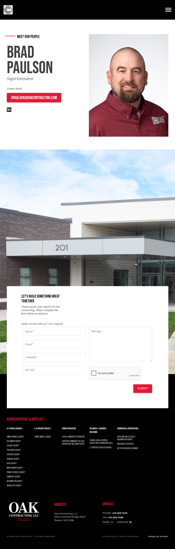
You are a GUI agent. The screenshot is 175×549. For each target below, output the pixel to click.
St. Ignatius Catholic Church (100, 447)
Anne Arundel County (15, 436)
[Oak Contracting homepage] (24, 512)
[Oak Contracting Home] (6, 10)
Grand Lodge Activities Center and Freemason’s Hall (101, 441)
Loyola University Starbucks (73, 436)
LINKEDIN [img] (123, 522)
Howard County (13, 458)
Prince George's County (16, 472)
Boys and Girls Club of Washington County (126, 438)
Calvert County (13, 445)
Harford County (13, 454)
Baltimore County (14, 441)
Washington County (14, 481)
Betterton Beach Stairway (127, 448)
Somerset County (13, 476)
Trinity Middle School (42, 436)
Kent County (12, 463)
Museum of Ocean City (125, 443)
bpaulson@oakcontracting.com (34, 97)
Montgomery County (15, 467)
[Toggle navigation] (168, 9)
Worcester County (14, 485)
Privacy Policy (110, 537)
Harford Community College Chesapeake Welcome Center (73, 442)
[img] (9, 110)
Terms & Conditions (129, 537)
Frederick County (14, 450)
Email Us (108, 522)
